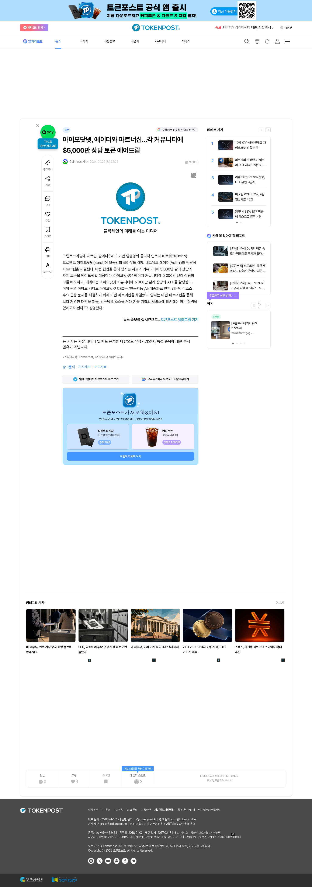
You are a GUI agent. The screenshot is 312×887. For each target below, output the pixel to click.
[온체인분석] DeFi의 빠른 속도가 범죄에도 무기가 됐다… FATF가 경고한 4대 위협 (247, 254)
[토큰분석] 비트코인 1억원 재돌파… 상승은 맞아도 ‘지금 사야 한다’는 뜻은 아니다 (248, 271)
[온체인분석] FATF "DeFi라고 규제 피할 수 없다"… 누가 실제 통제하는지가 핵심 (247, 288)
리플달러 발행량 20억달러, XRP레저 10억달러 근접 (250, 165)
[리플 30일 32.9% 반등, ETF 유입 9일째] (225, 183)
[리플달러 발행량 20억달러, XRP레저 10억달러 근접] (225, 166)
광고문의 (69, 367)
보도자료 (100, 367)
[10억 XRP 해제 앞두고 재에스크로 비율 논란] (225, 149)
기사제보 (84, 367)
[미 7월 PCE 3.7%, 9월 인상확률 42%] (225, 200)
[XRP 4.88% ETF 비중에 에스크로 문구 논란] (225, 218)
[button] (268, 129)
